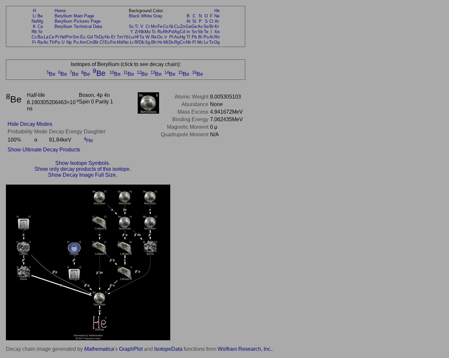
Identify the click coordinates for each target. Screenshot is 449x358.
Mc (200, 42)
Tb (96, 36)
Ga (188, 26)
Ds (171, 42)
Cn (182, 42)
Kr (217, 26)
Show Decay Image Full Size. (82, 175)
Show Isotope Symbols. (82, 163)
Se (206, 26)
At (211, 36)
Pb (194, 36)
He (217, 10)
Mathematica (99, 349)
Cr (148, 26)
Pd (171, 31)
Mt (165, 42)
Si (194, 21)
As (200, 26)
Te (206, 31)
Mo (148, 31)
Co (165, 26)
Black (134, 15)
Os (160, 36)
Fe (159, 26)
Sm (76, 36)
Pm (69, 36)
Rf (136, 42)
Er (113, 36)
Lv (206, 42)
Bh (153, 42)
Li (34, 15)
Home (60, 10)
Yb (126, 36)
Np (69, 42)
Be (40, 15)
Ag (176, 31)
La (46, 36)
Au (176, 36)
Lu (131, 36)
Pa (57, 42)
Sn (194, 31)
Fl (194, 42)
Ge (194, 26)
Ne (217, 15)
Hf (136, 36)
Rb (34, 31)
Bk (96, 42)
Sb (200, 31)
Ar (217, 21)
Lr (131, 42)
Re (153, 36)
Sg (147, 42)
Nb (141, 31)
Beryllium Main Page (74, 15)
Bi (200, 36)
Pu (76, 42)
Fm (113, 42)
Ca (40, 26)
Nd (62, 36)
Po (206, 36)
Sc (131, 26)
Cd (182, 31)
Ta (141, 36)
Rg (176, 42)
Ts (211, 42)
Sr (40, 31)
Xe (217, 31)
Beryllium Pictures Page (78, 21)
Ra (40, 42)
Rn (217, 36)
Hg (182, 36)
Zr (137, 31)
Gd (90, 36)
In (188, 31)
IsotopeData (168, 349)
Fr (34, 42)
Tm (120, 36)
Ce (51, 36)
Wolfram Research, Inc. (245, 349)
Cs (34, 36)
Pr (57, 36)
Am (83, 42)
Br (211, 26)
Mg (40, 21)
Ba (40, 36)
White (146, 15)
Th (51, 42)
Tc (154, 31)
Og (217, 42)
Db (141, 42)
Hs (160, 42)
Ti (136, 26)
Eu (82, 36)
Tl (188, 36)
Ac (46, 42)
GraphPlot (131, 349)
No (126, 42)
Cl (211, 21)
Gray (157, 15)
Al (188, 21)
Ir (165, 36)
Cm (89, 42)
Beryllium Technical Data (78, 26)
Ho (107, 36)
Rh (165, 31)
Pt (171, 36)
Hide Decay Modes (30, 124)
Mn (154, 26)
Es (107, 42)
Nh (188, 42)
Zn (182, 26)
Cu (176, 26)
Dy (101, 36)
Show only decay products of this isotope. (83, 169)
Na (34, 21)
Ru (160, 31)
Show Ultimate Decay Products (44, 149)
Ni (171, 26)
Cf (102, 42)
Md (120, 42)
